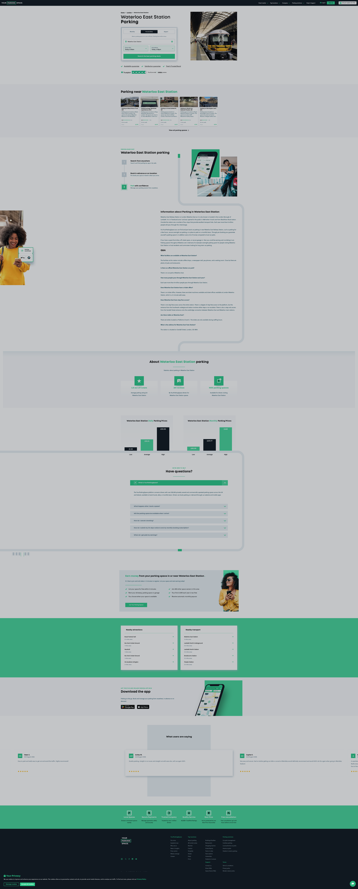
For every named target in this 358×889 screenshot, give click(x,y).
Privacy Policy (141, 879)
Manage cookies (11, 884)
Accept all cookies (27, 884)
